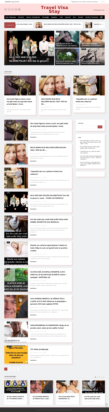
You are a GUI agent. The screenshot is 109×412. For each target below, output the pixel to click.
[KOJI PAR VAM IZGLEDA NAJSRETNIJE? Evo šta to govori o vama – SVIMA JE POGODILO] (29, 48)
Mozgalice (54, 17)
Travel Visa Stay (54, 9)
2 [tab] (97, 377)
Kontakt (80, 17)
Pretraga (80, 123)
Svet (74, 17)
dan (77, 104)
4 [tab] (101, 377)
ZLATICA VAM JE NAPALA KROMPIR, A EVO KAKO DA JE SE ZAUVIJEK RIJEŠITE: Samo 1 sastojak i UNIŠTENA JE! (48, 274)
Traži (100, 127)
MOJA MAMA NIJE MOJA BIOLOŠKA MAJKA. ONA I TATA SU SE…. (51, 24)
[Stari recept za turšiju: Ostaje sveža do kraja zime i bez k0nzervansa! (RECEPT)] (67, 56)
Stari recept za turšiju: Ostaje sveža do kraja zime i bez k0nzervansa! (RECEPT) (66, 63)
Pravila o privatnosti (91, 17)
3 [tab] (99, 377)
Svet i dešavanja (11, 17)
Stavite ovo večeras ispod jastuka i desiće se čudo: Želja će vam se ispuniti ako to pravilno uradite (49, 248)
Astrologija (45, 17)
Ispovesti (68, 17)
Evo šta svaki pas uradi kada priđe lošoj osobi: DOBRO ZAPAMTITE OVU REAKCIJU (90, 164)
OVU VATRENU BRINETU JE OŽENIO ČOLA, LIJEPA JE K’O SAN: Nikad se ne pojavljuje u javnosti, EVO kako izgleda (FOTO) (48, 301)
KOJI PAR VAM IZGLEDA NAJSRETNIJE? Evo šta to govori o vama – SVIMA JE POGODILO (74, 1)
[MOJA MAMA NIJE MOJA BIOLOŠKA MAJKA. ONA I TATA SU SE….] (27, 25)
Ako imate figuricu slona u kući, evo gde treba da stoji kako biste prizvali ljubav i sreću (19, 101)
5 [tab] (103, 377)
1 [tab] (95, 377)
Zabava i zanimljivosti (33, 17)
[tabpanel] (16, 392)
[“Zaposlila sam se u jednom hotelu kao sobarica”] (77, 25)
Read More (33, 137)
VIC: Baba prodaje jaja (39, 349)
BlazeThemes (68, 409)
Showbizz (21, 17)
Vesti (61, 17)
